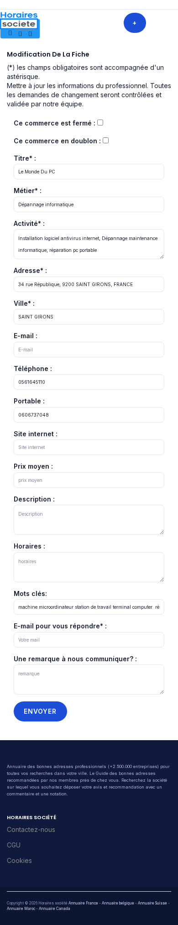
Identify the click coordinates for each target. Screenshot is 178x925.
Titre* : (25, 158)
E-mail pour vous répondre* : (60, 626)
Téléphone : (33, 368)
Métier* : (28, 190)
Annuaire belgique (118, 903)
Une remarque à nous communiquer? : (75, 659)
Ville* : (24, 303)
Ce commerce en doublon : (57, 141)
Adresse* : (30, 270)
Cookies (19, 860)
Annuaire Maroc (21, 908)
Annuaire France (83, 903)
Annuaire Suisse (152, 903)
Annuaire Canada (54, 908)
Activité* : (29, 223)
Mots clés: (30, 593)
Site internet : (36, 434)
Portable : (29, 401)
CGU (14, 845)
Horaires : (29, 546)
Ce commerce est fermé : (54, 123)
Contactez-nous (31, 829)
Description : (34, 499)
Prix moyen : (33, 466)
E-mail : (25, 336)
